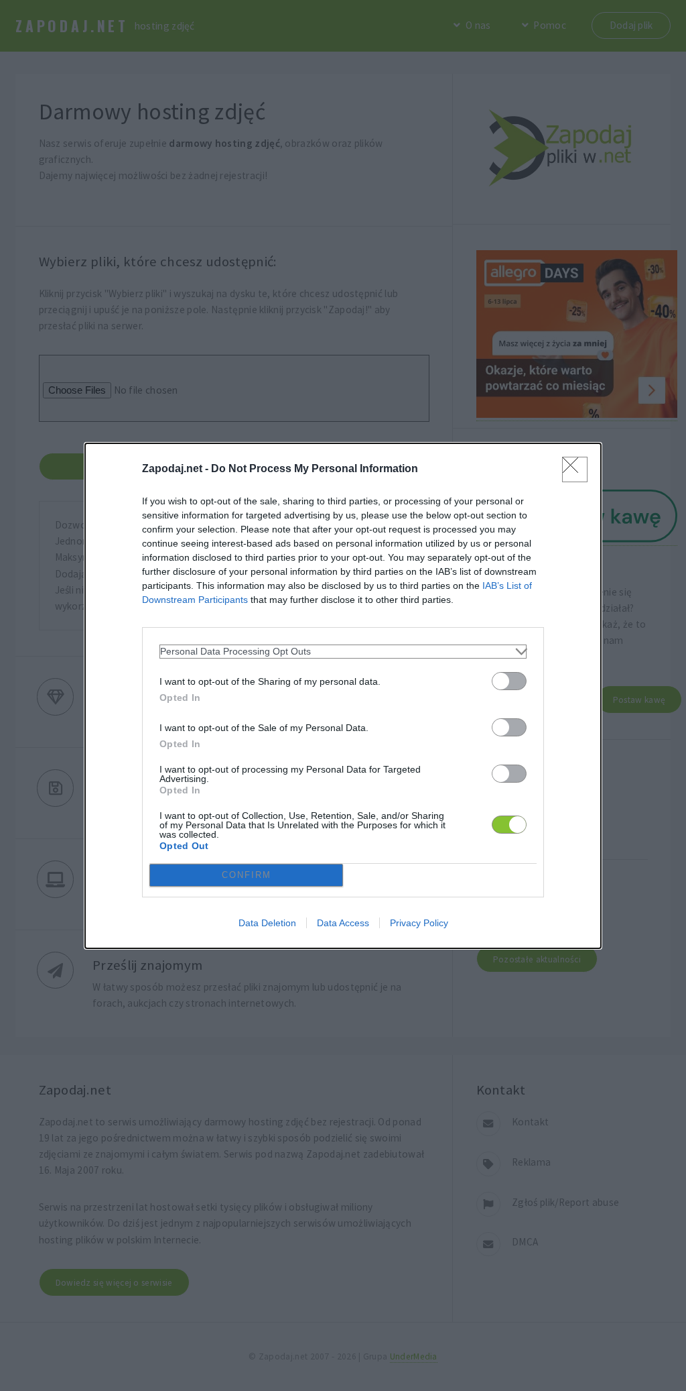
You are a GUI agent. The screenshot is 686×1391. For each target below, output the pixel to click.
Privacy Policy (419, 922)
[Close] (575, 469)
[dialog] (343, 695)
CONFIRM (246, 875)
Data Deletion (267, 922)
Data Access (343, 922)
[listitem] (343, 652)
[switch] (509, 681)
